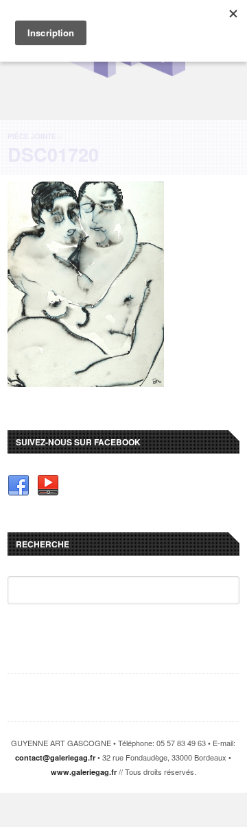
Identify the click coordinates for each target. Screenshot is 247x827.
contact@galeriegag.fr (55, 757)
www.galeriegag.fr (84, 772)
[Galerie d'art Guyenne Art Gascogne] (123, 75)
